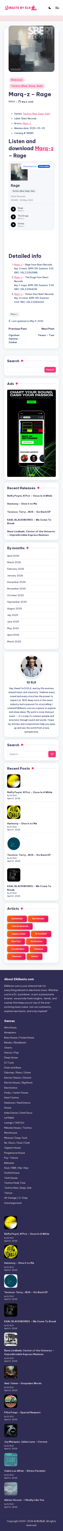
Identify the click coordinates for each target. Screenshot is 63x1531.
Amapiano (10, 1032)
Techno (14, 1182)
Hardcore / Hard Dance (17, 1102)
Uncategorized (13, 1203)
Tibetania (16, 956)
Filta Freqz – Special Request (22, 1412)
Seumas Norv (18, 949)
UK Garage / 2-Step (16, 1197)
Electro (17, 1077)
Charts (8, 1047)
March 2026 (14, 562)
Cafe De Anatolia (20, 926)
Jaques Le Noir (19, 934)
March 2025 (14, 641)
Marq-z (27, 123)
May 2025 (13, 628)
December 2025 (16, 582)
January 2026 (15, 575)
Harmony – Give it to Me (22, 503)
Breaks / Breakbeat (15, 1042)
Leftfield (9, 1117)
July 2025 (12, 615)
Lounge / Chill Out (14, 1122)
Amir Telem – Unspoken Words (23, 1383)
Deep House (11, 1057)
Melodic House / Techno (18, 1127)
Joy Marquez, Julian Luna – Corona (25, 1441)
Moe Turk (16, 941)
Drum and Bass (12, 1067)
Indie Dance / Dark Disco (18, 1112)
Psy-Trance (11, 1157)
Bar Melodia (38, 919)
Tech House (11, 1177)
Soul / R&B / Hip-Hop (16, 1167)
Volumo (34, 956)
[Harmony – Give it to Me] (13, 812)
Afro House (10, 1027)
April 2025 (13, 634)
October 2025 (15, 595)
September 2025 (17, 601)
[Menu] (57, 8)
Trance (8, 1192)
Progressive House (14, 1152)
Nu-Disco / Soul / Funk (17, 1142)
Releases (17, 80)
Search (13, 361)
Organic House (12, 1147)
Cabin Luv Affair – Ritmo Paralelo (25, 1470)
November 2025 (16, 588)
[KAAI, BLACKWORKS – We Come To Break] (13, 875)
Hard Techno (11, 1097)
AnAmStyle (17, 919)
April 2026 (13, 555)
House (7, 1107)
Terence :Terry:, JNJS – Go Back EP (29, 511)
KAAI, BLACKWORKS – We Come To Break (29, 521)
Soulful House (11, 1172)
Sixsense (38, 949)
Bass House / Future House (19, 1037)
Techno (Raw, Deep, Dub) (27, 86)
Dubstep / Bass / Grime (17, 1072)
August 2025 (14, 608)
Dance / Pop (11, 1052)
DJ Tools (9, 1062)
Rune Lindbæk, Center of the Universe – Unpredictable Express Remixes (31, 533)
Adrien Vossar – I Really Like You (24, 1500)
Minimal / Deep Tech (15, 1137)
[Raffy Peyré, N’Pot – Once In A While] (13, 781)
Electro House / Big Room (18, 1082)
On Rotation (36, 941)
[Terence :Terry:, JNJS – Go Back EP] (13, 843)
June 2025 (13, 621)
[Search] (52, 754)
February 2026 (15, 568)
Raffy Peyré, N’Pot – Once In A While (29, 495)
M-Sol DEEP (41, 934)
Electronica (10, 1087)
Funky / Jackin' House (16, 1092)
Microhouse (10, 1132)
